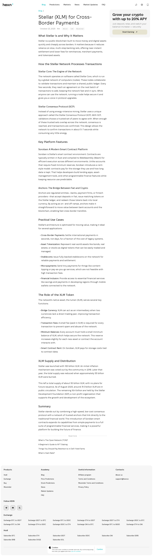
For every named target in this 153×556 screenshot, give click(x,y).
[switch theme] (136, 4)
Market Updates (90, 5)
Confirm (100, 549)
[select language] (141, 4)
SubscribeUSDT (59, 536)
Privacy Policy (83, 487)
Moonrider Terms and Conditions (90, 483)
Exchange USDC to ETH (62, 524)
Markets (67, 5)
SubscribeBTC (9, 536)
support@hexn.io (122, 479)
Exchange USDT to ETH (111, 520)
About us (119, 475)
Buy (5, 483)
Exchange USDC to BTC (135, 520)
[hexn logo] (8, 4)
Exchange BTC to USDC (62, 520)
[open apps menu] (147, 4)
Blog (43, 5)
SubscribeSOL (58, 540)
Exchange (7, 479)
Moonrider (7, 487)
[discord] (12, 507)
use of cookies (76, 551)
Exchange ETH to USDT (86, 520)
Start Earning (128, 32)
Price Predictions (47, 479)
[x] (19, 507)
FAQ (103, 5)
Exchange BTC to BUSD (111, 524)
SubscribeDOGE (34, 540)
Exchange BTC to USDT (13, 520)
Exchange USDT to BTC (37, 520)
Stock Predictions (48, 483)
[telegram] (6, 507)
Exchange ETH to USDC (37, 524)
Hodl (5, 475)
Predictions (54, 5)
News (77, 5)
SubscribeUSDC (83, 536)
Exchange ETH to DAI (135, 524)
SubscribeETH (33, 536)
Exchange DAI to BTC (85, 524)
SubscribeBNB (9, 540)
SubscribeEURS (133, 536)
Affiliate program (84, 475)
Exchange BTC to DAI (12, 524)
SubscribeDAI (107, 536)
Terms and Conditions (86, 479)
